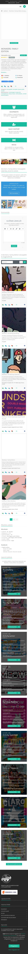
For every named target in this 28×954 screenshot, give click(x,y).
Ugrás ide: (23, 55)
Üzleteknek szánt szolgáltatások (8, 917)
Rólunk (2, 913)
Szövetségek (12, 92)
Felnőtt (3, 384)
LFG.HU (20, 1)
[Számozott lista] (13, 229)
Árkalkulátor (11, 2)
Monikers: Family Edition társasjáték (18, 11)
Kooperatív (18, 92)
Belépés (17, 2)
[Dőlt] (7, 229)
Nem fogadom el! (14, 949)
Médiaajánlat (4, 919)
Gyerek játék (21, 89)
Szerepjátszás (4, 93)
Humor (3, 91)
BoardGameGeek (13, 1)
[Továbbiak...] (23, 229)
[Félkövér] (5, 229)
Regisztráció (4, 909)
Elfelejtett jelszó (5, 911)
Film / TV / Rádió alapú (16, 382)
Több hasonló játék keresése (14, 864)
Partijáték (15, 89)
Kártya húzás (12, 93)
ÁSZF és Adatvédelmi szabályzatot (14, 934)
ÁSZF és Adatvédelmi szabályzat (8, 915)
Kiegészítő (14, 427)
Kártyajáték (9, 89)
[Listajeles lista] (10, 229)
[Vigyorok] (19, 229)
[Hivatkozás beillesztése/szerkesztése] (16, 229)
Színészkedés (19, 93)
